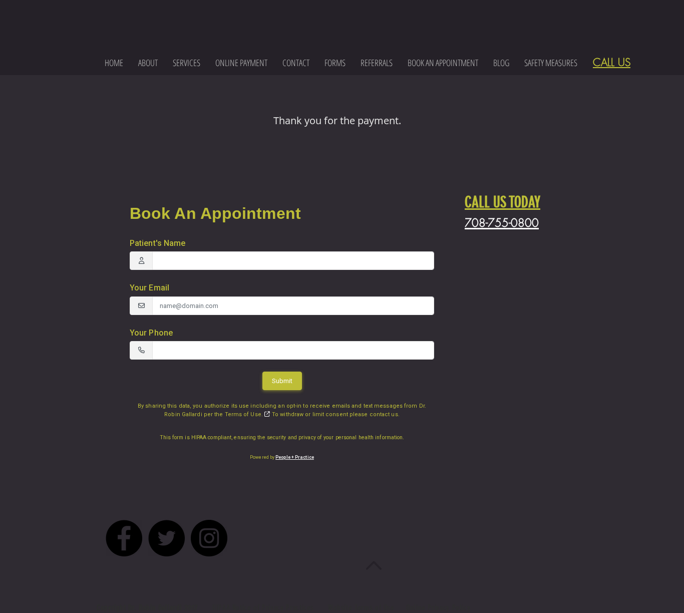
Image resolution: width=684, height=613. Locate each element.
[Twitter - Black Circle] (166, 538)
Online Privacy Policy (438, 607)
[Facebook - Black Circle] (124, 538)
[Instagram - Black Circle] (209, 538)
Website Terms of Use (361, 607)
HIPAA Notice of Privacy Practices (264, 607)
